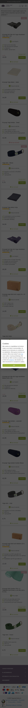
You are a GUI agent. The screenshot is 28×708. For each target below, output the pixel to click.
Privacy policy (12, 702)
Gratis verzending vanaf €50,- (14, 1)
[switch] (3, 706)
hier (22, 354)
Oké (14, 365)
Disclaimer (21, 700)
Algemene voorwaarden (11, 700)
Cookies (19, 702)
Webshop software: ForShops (14, 705)
